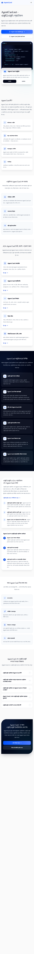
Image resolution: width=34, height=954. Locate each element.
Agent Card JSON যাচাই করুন (18, 36)
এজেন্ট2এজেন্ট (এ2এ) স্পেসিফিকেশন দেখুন (10, 497)
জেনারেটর (9, 81)
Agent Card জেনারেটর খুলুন (17, 31)
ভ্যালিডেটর (23, 81)
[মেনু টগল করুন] (31, 2)
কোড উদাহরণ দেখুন (16, 743)
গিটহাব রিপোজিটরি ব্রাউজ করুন (17, 747)
